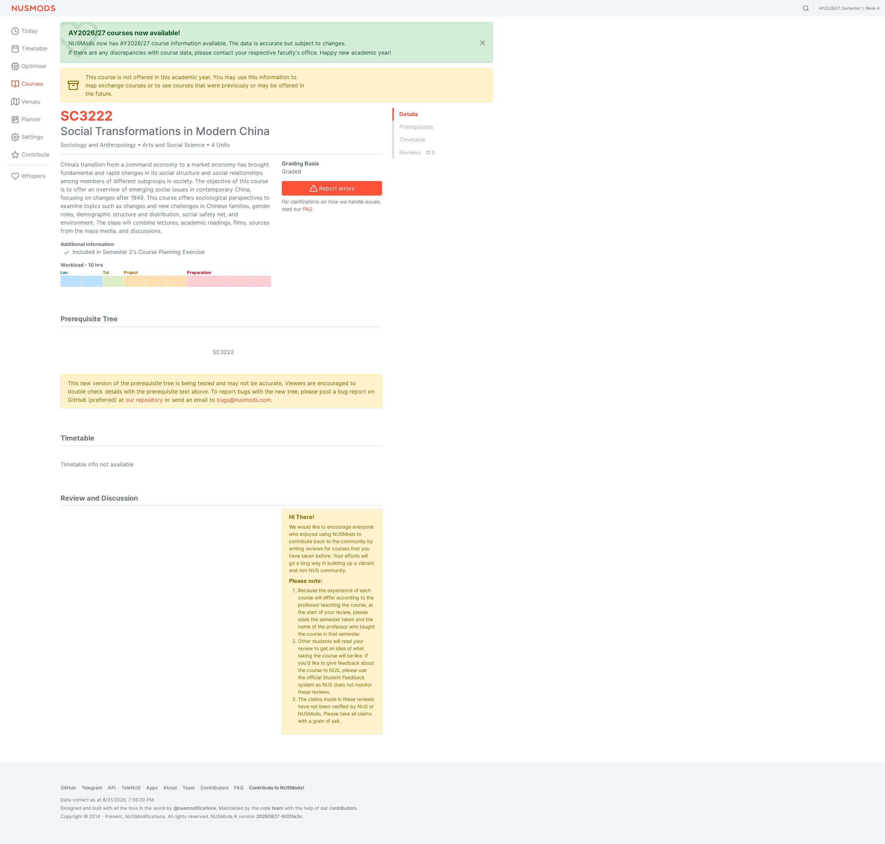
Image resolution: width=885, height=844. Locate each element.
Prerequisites (416, 126)
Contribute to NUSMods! (276, 787)
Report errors (336, 188)
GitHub (68, 787)
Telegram (92, 787)
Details (408, 114)
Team (189, 787)
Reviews (417, 152)
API (112, 787)
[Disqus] (165, 595)
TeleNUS (131, 787)
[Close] (482, 42)
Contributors (215, 787)
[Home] (33, 8)
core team (271, 808)
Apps (152, 787)
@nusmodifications (195, 808)
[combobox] (812, 8)
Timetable (412, 139)
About (170, 787)
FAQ (307, 209)
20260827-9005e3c (279, 816)
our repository (144, 399)
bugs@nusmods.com (244, 399)
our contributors (338, 808)
